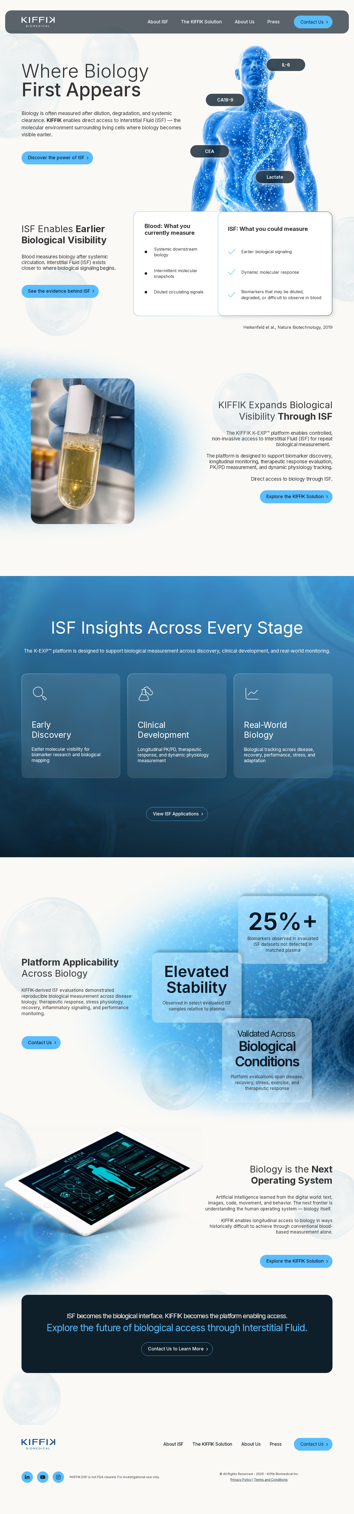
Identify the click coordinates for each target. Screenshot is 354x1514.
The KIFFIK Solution (201, 21)
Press (273, 21)
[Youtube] (42, 1477)
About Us (244, 21)
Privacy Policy (241, 1480)
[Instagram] (58, 1477)
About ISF (157, 21)
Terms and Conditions (271, 1480)
